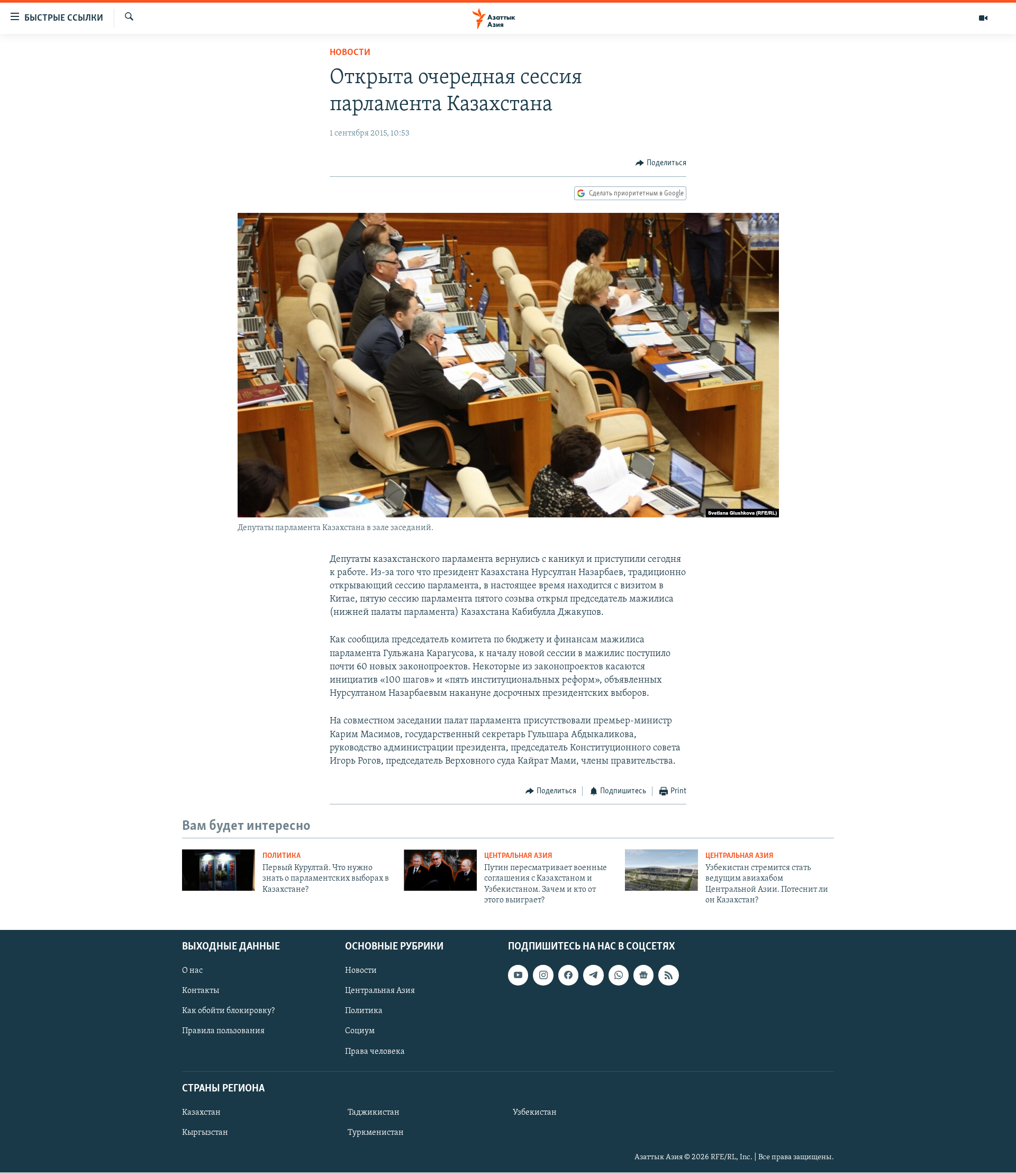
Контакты (200, 991)
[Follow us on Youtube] (518, 975)
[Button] (661, 163)
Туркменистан (376, 1133)
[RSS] (668, 975)
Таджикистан (374, 1112)
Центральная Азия (518, 856)
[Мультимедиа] (983, 18)
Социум (360, 1031)
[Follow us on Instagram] (543, 975)
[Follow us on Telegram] (593, 975)
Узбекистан (535, 1112)
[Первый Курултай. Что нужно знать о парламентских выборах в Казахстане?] (218, 870)
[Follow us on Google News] (643, 975)
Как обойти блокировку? (228, 1011)
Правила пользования (223, 1031)
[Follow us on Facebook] (568, 975)
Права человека (375, 1051)
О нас (192, 971)
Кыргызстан (205, 1133)
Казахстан (201, 1112)
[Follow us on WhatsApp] (619, 975)
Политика (281, 856)
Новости (350, 53)
